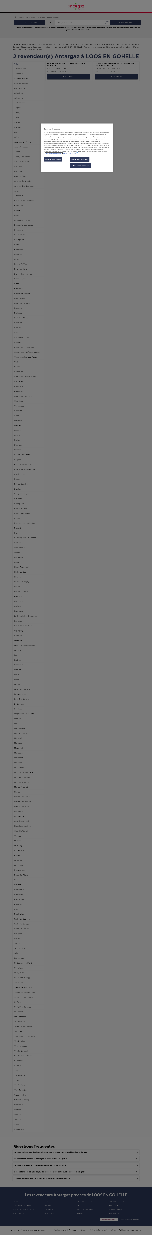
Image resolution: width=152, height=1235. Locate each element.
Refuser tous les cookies (79, 159)
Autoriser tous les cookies (80, 165)
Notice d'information (69, 153)
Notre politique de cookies (53, 153)
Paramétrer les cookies (53, 159)
